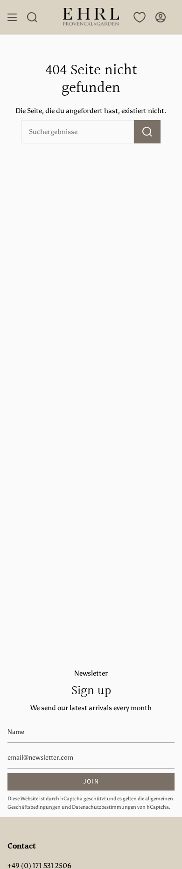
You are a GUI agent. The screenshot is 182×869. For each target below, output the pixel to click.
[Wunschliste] (139, 17)
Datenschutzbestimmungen (104, 807)
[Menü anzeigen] (12, 17)
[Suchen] (147, 131)
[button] (32, 17)
